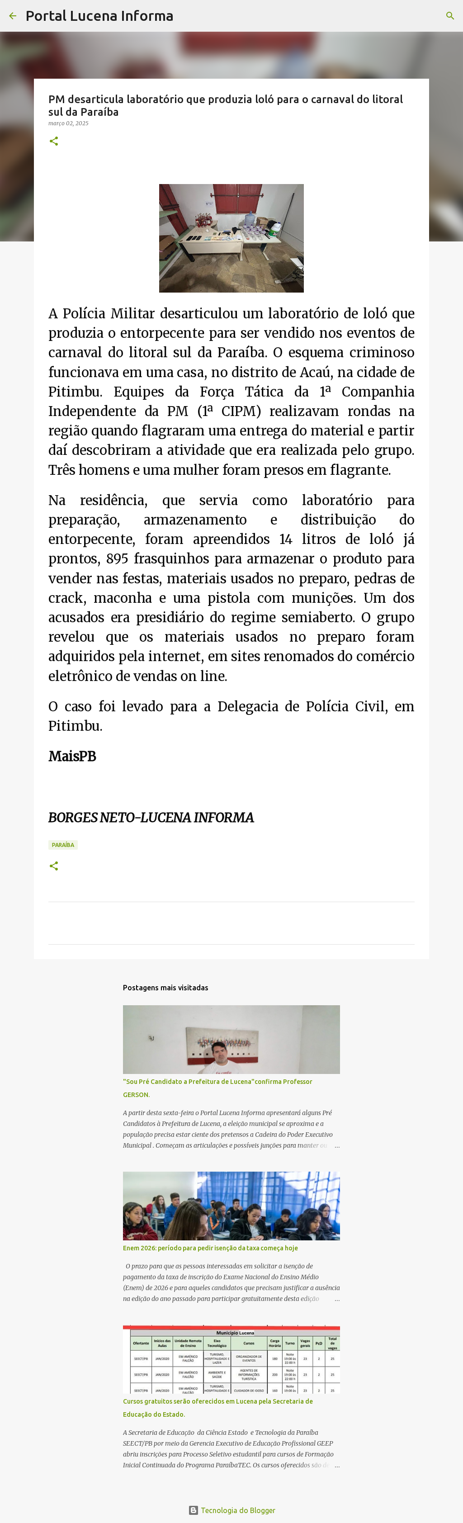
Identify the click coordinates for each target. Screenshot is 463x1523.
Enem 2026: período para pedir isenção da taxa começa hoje (210, 1248)
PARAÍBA (63, 845)
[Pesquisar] (186, 16)
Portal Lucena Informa (99, 15)
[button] (53, 142)
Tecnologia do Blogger (237, 1510)
